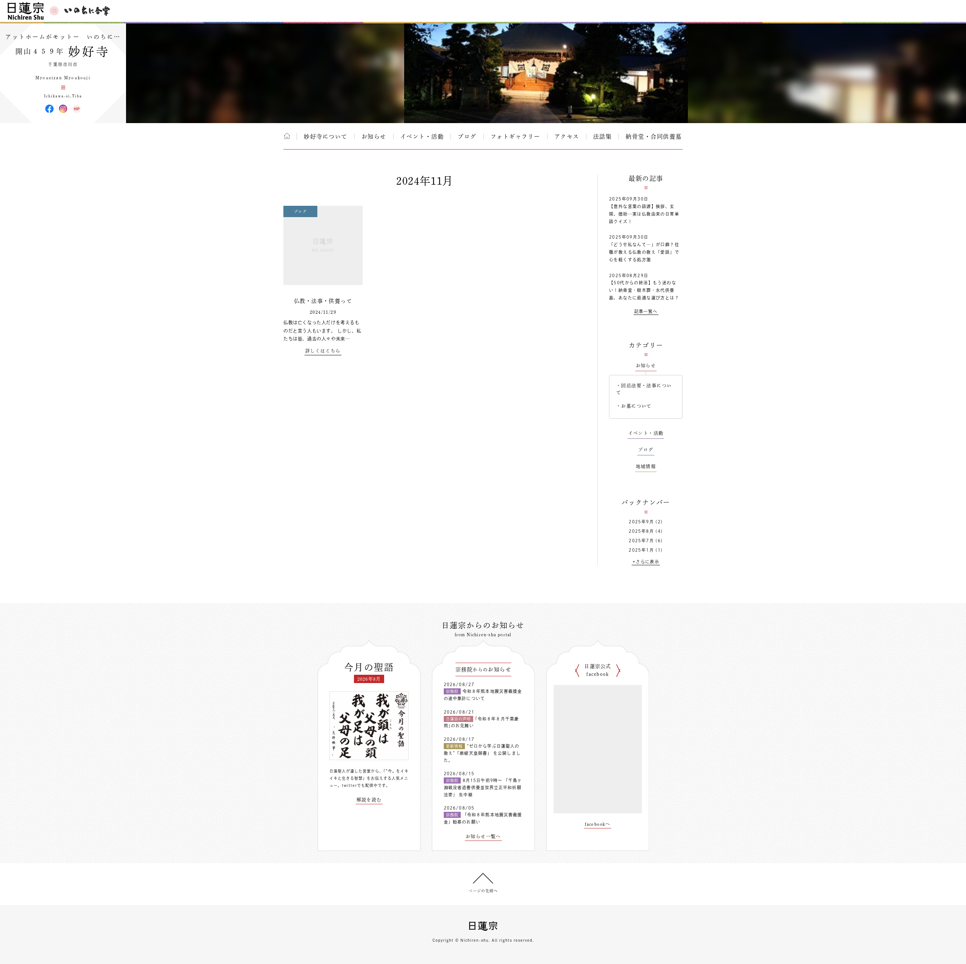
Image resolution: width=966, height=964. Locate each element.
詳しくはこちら (323, 351)
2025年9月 (641, 522)
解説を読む (369, 799)
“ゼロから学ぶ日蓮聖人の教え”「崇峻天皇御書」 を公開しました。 (482, 753)
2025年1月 (641, 550)
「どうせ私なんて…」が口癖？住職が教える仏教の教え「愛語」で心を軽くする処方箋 (644, 252)
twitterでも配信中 (360, 785)
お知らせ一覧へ (483, 836)
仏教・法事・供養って (323, 301)
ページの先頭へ (483, 891)
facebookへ (598, 824)
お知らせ (373, 136)
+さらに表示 (645, 562)
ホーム (287, 136)
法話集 (602, 136)
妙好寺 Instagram (63, 109)
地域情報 (646, 466)
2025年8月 (641, 531)
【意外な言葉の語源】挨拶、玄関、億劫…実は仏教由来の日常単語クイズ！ (644, 214)
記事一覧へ (646, 311)
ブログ (467, 136)
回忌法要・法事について (644, 389)
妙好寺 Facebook (49, 109)
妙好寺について (326, 136)
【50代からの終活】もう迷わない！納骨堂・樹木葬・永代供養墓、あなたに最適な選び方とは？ (644, 290)
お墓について (636, 406)
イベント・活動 (422, 136)
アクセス (566, 136)
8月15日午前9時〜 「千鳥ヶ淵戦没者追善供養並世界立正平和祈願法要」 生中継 (483, 787)
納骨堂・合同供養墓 (654, 136)
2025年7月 (641, 540)
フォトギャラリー (515, 136)
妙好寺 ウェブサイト (76, 109)
